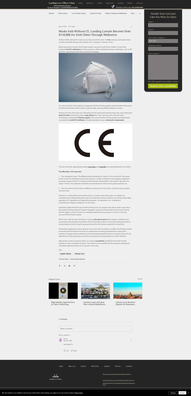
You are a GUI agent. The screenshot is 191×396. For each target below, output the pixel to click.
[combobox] (163, 41)
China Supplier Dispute (77, 259)
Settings (173, 393)
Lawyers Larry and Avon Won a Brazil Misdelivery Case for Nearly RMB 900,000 (94, 303)
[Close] (188, 392)
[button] (140, 13)
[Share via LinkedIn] (69, 266)
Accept (182, 393)
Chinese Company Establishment (116, 13)
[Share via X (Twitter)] (64, 266)
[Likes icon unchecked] (64, 350)
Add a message (153, 53)
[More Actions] (131, 340)
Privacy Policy (78, 393)
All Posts (51, 13)
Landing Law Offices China (62, 3)
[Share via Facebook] (60, 266)
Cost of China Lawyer (79, 13)
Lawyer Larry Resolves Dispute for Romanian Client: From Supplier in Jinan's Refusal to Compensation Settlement (127, 303)
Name (150, 22)
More (133, 13)
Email (150, 29)
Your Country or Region (156, 37)
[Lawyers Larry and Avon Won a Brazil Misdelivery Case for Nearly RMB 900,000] (95, 291)
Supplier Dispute (65, 254)
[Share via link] (74, 266)
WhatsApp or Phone (155, 45)
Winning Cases (79, 254)
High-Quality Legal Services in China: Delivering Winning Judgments (63, 303)
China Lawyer (63, 13)
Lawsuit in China (95, 13)
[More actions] (131, 26)
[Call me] (113, 6)
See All (140, 279)
